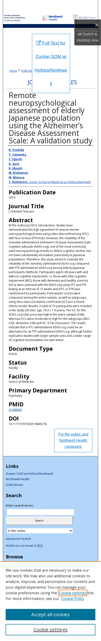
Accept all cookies (50, 614)
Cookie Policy (72, 598)
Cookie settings (72, 592)
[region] (50, 601)
